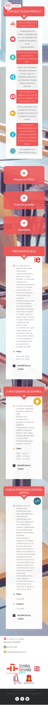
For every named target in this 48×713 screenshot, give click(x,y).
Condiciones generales (28, 690)
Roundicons (24, 693)
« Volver (16, 6)
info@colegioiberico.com (16, 652)
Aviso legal (15, 690)
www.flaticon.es (36, 693)
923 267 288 (11, 647)
